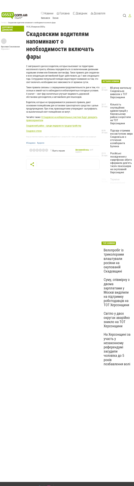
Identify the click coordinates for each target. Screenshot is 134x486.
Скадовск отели (34, 130)
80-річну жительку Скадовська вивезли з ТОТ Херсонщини (120, 92)
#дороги (40, 143)
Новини (48, 13)
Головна (65, 13)
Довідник (81, 13)
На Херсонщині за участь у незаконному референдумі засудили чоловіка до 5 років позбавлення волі (117, 349)
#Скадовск (30, 143)
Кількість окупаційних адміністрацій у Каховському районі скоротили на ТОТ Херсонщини (120, 114)
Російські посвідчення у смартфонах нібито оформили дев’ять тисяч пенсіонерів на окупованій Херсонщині (121, 163)
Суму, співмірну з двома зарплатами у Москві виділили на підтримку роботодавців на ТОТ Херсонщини (117, 292)
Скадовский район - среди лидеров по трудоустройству (53, 125)
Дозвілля (99, 13)
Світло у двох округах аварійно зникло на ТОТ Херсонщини (117, 319)
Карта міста (45, 18)
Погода (55, 18)
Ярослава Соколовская (10, 46)
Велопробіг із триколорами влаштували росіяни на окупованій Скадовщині (114, 260)
